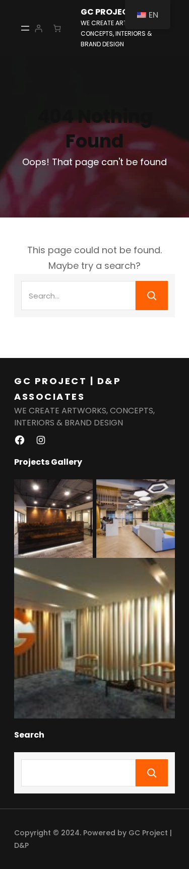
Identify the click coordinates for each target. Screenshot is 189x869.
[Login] (38, 28)
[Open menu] (25, 28)
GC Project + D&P (120, 12)
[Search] (152, 295)
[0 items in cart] (57, 28)
